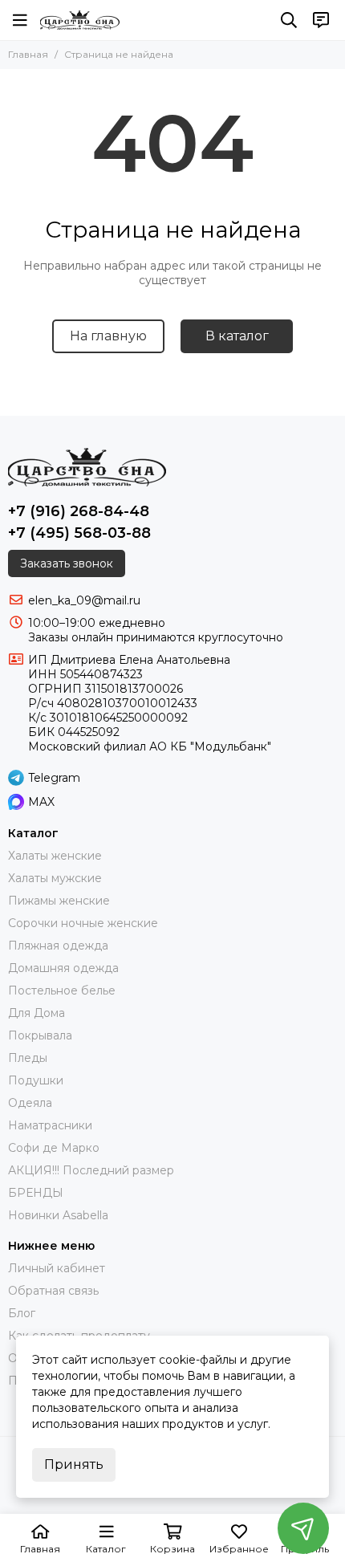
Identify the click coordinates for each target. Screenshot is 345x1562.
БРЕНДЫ (35, 1193)
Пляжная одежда (58, 945)
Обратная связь (53, 1290)
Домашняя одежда (63, 968)
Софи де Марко (53, 1148)
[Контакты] (321, 20)
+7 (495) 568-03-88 (79, 533)
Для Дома (36, 1013)
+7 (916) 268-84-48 (78, 511)
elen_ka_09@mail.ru (84, 600)
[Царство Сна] (80, 20)
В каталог (237, 336)
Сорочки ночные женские (83, 923)
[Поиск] (289, 20)
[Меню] (20, 20)
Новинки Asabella (58, 1215)
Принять (74, 1464)
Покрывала (40, 1035)
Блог (21, 1313)
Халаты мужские (55, 878)
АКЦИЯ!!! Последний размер (91, 1170)
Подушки (35, 1080)
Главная (28, 54)
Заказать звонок (66, 563)
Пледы (27, 1058)
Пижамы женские (59, 900)
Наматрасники (50, 1125)
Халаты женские (55, 855)
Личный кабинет (56, 1268)
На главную (108, 336)
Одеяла (30, 1103)
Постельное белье (62, 990)
